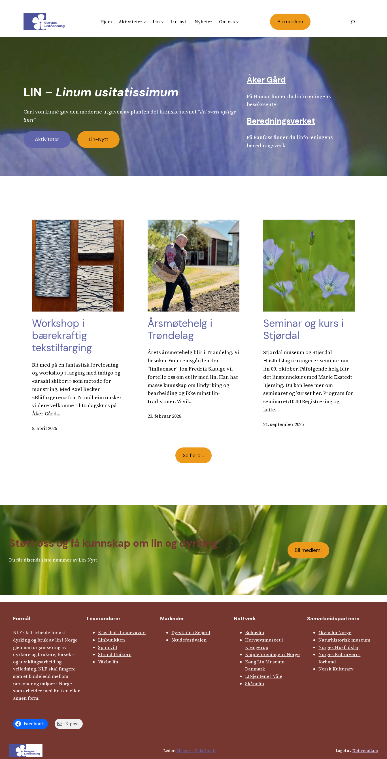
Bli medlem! (308, 550)
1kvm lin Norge (334, 632)
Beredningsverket (281, 121)
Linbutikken (111, 640)
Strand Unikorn (114, 654)
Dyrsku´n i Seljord (190, 632)
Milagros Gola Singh (196, 750)
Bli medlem (290, 21)
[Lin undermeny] (162, 21)
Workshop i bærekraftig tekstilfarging (62, 335)
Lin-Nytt (98, 139)
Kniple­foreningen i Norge (272, 654)
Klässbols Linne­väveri (122, 632)
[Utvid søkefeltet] (352, 21)
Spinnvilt (107, 647)
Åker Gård (266, 80)
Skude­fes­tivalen (189, 640)
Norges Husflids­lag (339, 647)
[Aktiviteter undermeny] (144, 21)
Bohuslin (254, 632)
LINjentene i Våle (263, 676)
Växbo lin (108, 662)
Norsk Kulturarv (336, 669)
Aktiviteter (47, 139)
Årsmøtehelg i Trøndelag (180, 329)
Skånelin (254, 683)
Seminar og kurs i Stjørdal (303, 329)
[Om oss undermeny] (237, 21)
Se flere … (194, 455)
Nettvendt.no (365, 750)
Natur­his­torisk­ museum (344, 640)
